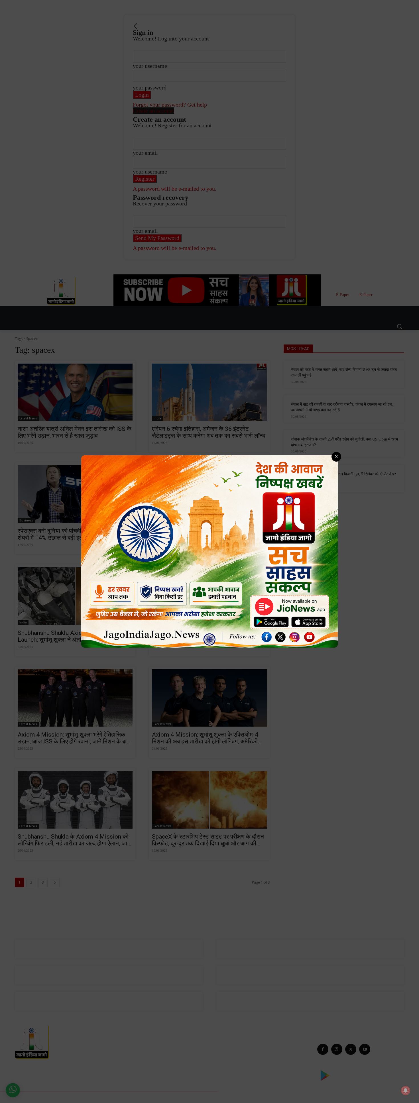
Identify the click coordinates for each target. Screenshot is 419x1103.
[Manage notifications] (405, 1090)
